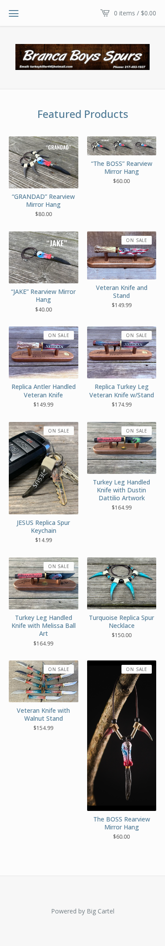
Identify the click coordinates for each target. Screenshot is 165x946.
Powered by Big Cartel (82, 911)
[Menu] (13, 13)
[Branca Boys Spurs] (82, 57)
